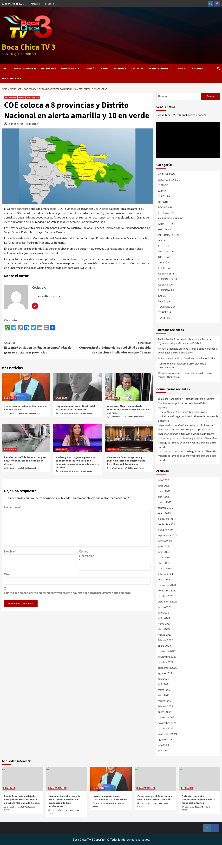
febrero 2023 (165, 640)
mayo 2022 (164, 689)
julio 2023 (163, 612)
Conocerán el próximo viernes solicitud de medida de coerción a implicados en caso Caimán (115, 347)
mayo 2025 (164, 491)
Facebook (49, 3)
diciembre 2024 (167, 518)
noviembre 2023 (167, 590)
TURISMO (181, 68)
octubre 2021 (165, 728)
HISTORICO (165, 229)
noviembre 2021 (167, 722)
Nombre (10, 551)
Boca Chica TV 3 (28, 47)
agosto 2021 (165, 739)
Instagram (35, 3)
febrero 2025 (165, 507)
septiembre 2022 (167, 667)
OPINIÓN (91, 68)
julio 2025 (163, 480)
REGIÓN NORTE (168, 278)
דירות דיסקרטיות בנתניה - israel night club (179, 451)
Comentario (12, 507)
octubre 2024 (165, 529)
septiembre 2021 (167, 733)
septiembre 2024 (167, 535)
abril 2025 (164, 496)
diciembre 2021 (167, 717)
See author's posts (48, 296)
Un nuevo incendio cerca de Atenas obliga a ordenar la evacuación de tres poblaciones (188, 350)
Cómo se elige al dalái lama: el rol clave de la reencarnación (182, 365)
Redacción (31, 123)
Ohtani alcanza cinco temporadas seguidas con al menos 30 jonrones (185, 374)
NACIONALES (48, 68)
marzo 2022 (164, 700)
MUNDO (163, 245)
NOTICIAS (164, 256)
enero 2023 (164, 645)
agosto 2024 (165, 540)
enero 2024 (164, 579)
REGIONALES (68, 68)
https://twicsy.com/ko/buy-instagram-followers (185, 424)
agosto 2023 (165, 606)
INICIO (5, 68)
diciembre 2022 (167, 651)
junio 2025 (164, 485)
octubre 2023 (165, 595)
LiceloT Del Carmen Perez (29, 413)
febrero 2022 (165, 706)
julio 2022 (163, 678)
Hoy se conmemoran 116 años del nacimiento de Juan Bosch (75, 407)
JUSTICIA (163, 240)
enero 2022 (164, 711)
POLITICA (164, 267)
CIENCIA (163, 185)
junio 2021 (164, 750)
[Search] (218, 68)
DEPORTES (137, 68)
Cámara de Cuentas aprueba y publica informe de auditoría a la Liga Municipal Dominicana (126, 461)
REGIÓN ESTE (166, 273)
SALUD (105, 68)
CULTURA (197, 68)
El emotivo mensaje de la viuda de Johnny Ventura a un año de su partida (187, 442)
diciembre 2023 (167, 584)
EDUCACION (166, 212)
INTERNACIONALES (25, 68)
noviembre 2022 (167, 656)
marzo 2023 (164, 634)
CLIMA (22, 97)
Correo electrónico (86, 556)
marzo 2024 (164, 568)
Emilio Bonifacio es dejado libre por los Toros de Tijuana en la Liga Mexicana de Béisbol (184, 341)
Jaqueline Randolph (168, 398)
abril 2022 (164, 695)
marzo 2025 (164, 502)
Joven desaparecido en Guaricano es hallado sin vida (186, 357)
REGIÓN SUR (165, 284)
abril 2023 (164, 629)
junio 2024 (164, 551)
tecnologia (164, 301)
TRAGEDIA (164, 312)
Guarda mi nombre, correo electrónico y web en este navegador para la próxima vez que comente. (67, 593)
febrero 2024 (165, 573)
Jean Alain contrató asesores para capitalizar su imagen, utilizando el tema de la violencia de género (188, 416)
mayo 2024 (164, 557)
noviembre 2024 (167, 524)
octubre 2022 (165, 662)
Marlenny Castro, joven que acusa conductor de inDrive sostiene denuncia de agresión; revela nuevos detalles (77, 462)
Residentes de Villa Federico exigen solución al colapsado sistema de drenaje (25, 461)
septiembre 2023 (167, 601)
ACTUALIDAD (10, 97)
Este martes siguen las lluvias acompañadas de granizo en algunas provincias (38, 347)
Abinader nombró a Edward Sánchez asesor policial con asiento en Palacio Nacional (186, 403)
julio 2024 (163, 546)
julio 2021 (163, 744)
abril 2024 (164, 562)
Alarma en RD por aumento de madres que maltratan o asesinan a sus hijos (128, 409)
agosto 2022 (165, 673)
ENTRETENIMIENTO (159, 68)
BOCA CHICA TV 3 (11, 78)
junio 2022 (164, 684)
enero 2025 (164, 513)
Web (7, 574)
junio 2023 (164, 618)
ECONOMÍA (119, 68)
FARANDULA (166, 223)
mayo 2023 (164, 623)
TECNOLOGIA (166, 306)
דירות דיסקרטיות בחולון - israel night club (179, 438)
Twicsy (162, 411)
